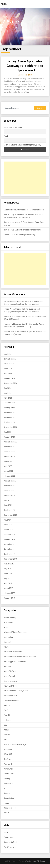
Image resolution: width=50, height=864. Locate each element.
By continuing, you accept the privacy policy (23, 145)
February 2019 (9, 593)
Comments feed (10, 842)
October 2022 (9, 452)
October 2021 (9, 491)
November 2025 (10, 359)
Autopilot (7, 642)
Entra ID (7, 715)
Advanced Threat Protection (15, 632)
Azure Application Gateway (15, 661)
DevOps (7, 705)
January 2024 (9, 408)
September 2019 (10, 559)
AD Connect (8, 622)
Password (8, 764)
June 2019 (8, 574)
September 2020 (10, 515)
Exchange (8, 720)
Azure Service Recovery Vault (16, 691)
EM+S (6, 710)
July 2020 (7, 520)
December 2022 (10, 442)
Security (7, 779)
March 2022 (8, 471)
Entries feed (8, 837)
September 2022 (10, 456)
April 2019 (8, 583)
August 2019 (9, 564)
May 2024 (8, 393)
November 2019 (10, 549)
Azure (6, 647)
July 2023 (7, 432)
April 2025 (8, 373)
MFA (5, 740)
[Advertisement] (25, 178)
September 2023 (10, 427)
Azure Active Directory (13, 652)
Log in (6, 832)
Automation (8, 637)
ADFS (6, 627)
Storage (7, 793)
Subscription (9, 798)
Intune (6, 730)
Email (6, 136)
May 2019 (8, 578)
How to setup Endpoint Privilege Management (22, 230)
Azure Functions (10, 681)
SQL (5, 788)
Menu (4, 4)
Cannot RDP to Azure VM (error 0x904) (19, 235)
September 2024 (10, 383)
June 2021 (8, 505)
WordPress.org (10, 847)
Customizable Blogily (36, 861)
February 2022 (9, 476)
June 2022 (8, 461)
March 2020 (8, 530)
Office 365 (8, 754)
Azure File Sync (10, 671)
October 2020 (9, 510)
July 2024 (7, 388)
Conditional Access (11, 701)
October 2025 (9, 364)
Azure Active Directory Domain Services (20, 657)
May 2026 (8, 354)
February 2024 (9, 403)
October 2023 (9, 422)
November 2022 (10, 447)
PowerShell (8, 769)
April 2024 (8, 398)
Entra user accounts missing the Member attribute (24, 210)
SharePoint (8, 783)
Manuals (7, 735)
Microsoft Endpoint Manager (15, 744)
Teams (6, 803)
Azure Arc (8, 666)
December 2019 (10, 544)
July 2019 (7, 569)
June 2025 (8, 369)
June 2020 (8, 525)
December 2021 (10, 481)
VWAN (6, 813)
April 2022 (8, 466)
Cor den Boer (9, 301)
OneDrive (7, 759)
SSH (5, 316)
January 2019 (9, 598)
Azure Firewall (9, 676)
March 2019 (8, 588)
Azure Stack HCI (10, 696)
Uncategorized (10, 808)
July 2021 (7, 500)
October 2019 (9, 554)
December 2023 (10, 413)
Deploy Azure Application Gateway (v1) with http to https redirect (25, 65)
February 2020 (9, 534)
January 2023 (9, 437)
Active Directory (10, 618)
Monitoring (8, 749)
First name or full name (13, 128)
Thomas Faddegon (11, 324)
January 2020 (9, 539)
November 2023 (10, 417)
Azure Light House (11, 686)
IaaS (5, 725)
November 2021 (10, 486)
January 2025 (9, 378)
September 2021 (10, 495)
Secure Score (9, 774)
